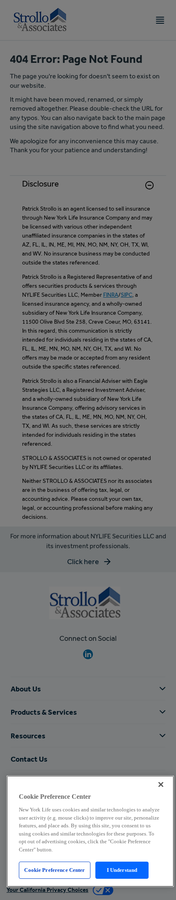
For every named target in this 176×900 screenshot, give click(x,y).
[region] (90, 831)
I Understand (122, 870)
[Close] (161, 784)
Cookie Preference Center (54, 870)
